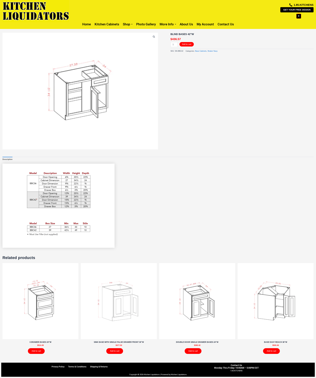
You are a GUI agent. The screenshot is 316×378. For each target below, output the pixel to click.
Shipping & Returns (99, 367)
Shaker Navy (212, 51)
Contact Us (226, 24)
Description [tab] (7, 159)
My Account (205, 24)
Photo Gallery (146, 24)
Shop (126, 24)
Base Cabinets (201, 51)
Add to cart (186, 44)
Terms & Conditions (77, 367)
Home (86, 24)
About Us (186, 24)
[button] (154, 37)
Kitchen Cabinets (107, 24)
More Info (167, 24)
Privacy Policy (58, 367)
